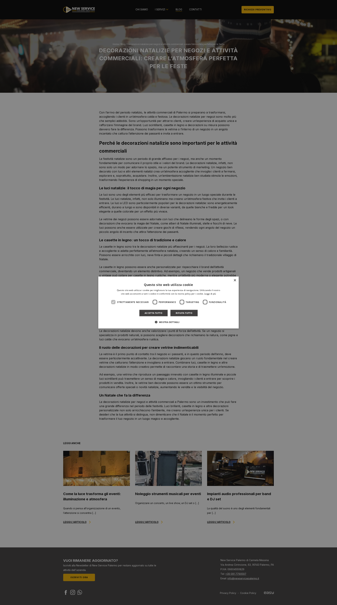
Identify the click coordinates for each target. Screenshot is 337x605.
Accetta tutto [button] (153, 313)
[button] (168, 322)
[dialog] (168, 302)
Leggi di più (210, 293)
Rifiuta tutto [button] (184, 313)
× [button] (234, 280)
